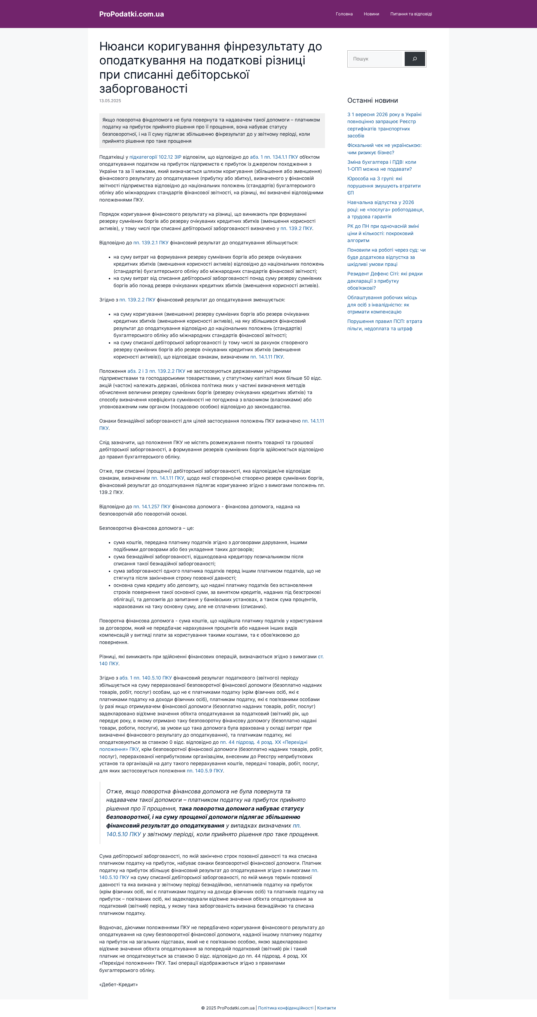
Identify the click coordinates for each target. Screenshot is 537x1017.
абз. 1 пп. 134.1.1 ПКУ (274, 157)
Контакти (326, 1008)
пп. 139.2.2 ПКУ (137, 300)
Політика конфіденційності (286, 1008)
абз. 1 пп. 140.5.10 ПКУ (145, 678)
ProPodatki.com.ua (131, 14)
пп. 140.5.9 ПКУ (205, 771)
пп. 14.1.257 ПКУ (152, 506)
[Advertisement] (387, 444)
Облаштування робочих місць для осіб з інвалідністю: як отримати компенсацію (382, 305)
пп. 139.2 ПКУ (296, 228)
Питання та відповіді (411, 14)
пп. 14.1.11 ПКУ (266, 357)
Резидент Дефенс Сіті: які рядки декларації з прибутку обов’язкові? (385, 281)
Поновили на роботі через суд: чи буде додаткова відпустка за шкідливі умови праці (386, 257)
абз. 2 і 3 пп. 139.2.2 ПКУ (157, 371)
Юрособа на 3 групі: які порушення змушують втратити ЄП (384, 186)
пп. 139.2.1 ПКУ (151, 242)
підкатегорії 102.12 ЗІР (155, 157)
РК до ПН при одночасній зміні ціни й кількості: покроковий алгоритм (383, 233)
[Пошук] (415, 59)
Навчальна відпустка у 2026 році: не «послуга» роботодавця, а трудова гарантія (385, 209)
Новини (371, 14)
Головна (344, 14)
